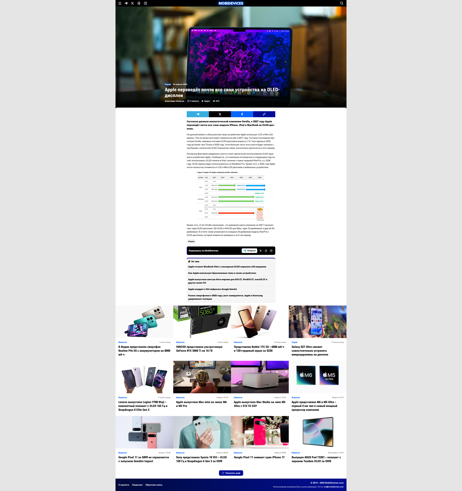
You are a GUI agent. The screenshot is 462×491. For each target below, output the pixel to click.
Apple (192, 241)
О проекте (123, 485)
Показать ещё (232, 473)
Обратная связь (153, 485)
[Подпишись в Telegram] (126, 3)
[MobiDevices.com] (231, 3)
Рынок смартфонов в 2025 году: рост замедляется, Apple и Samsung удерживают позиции (225, 297)
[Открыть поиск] (342, 3)
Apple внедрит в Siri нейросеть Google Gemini (212, 289)
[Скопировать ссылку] (264, 114)
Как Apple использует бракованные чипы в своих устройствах (222, 273)
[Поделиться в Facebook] (242, 114)
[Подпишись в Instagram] (145, 3)
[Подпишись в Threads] (139, 3)
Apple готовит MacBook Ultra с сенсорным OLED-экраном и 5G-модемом (227, 266)
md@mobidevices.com (334, 487)
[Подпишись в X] (132, 3)
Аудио (207, 101)
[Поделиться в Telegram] (198, 114)
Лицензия (137, 485)
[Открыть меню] (119, 3)
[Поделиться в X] (220, 114)
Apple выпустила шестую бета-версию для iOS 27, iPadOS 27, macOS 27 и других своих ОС (227, 281)
